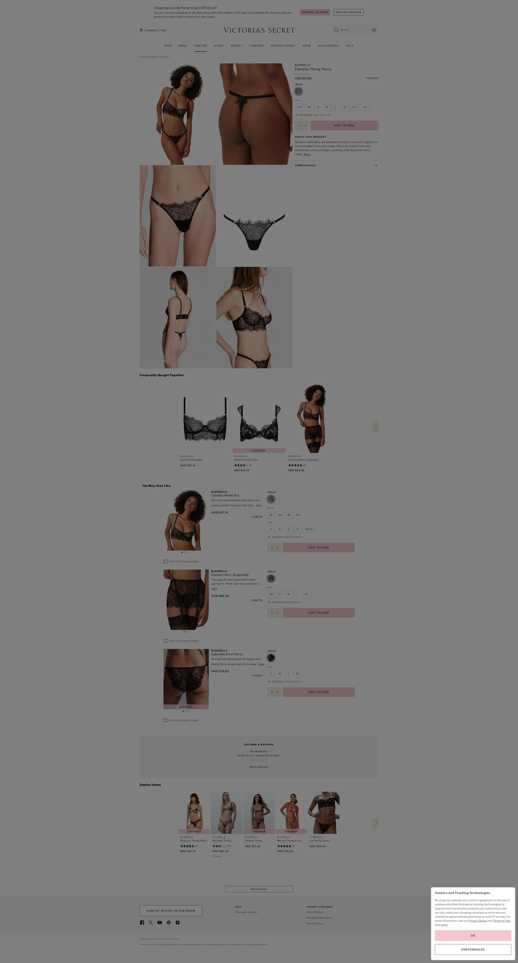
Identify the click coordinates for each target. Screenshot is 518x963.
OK (473, 935)
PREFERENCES (473, 949)
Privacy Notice (477, 920)
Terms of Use (501, 920)
